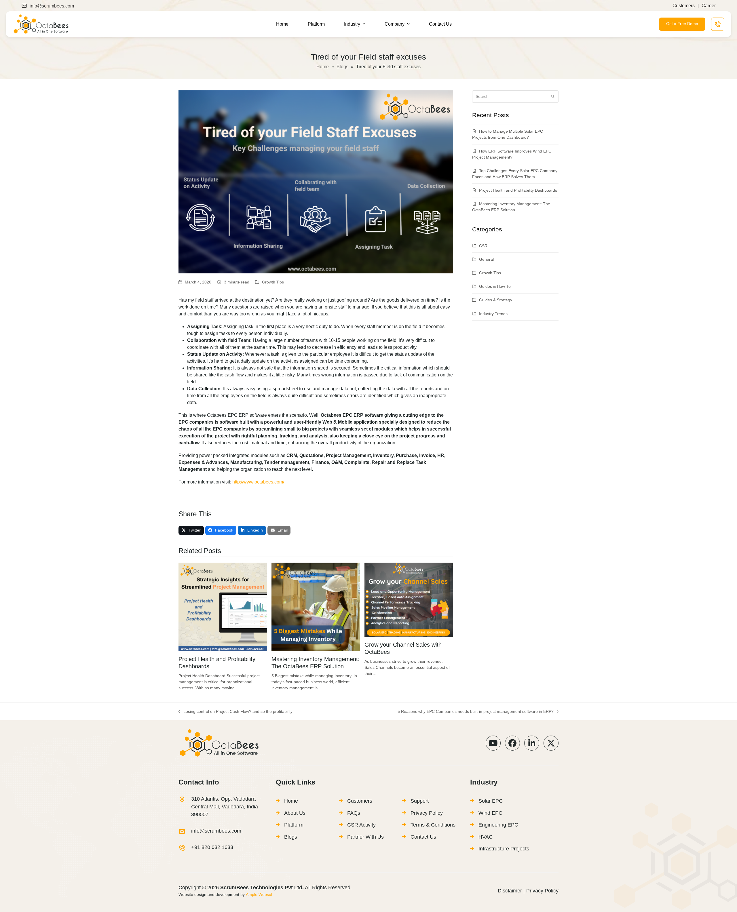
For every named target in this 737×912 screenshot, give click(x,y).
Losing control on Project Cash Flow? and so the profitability (235, 712)
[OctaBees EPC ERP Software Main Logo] (41, 24)
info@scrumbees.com (52, 5)
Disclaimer (510, 891)
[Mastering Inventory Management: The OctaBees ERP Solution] (315, 606)
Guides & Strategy (495, 300)
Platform (293, 825)
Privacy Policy (427, 813)
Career (709, 5)
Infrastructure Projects (503, 849)
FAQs (353, 813)
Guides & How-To (495, 286)
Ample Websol (258, 894)
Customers (684, 5)
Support (420, 801)
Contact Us (423, 837)
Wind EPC (490, 813)
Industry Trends (493, 313)
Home (322, 66)
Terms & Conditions (433, 825)
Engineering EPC (498, 825)
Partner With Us (365, 837)
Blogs (342, 66)
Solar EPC (490, 801)
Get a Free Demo (682, 23)
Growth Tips (273, 282)
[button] (191, 530)
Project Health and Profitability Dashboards (518, 190)
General (486, 259)
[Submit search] (552, 96)
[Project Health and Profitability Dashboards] (222, 606)
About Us (294, 813)
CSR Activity (361, 825)
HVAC (485, 837)
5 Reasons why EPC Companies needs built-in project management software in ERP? (476, 712)
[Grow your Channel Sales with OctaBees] (408, 599)
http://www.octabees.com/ (258, 481)
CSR (483, 245)
